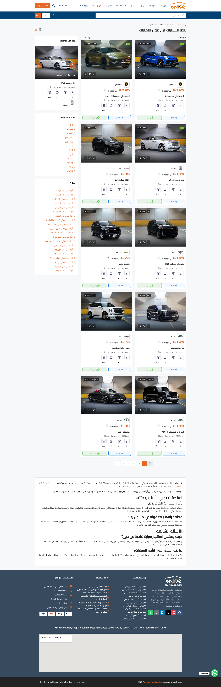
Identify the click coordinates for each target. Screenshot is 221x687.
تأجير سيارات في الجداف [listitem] (64, 190)
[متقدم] (53, 15)
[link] (160, 59)
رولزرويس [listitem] (69, 162)
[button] (40, 29)
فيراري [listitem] (70, 166)
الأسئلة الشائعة (121, 5)
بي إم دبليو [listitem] (69, 141)
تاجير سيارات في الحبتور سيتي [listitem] (62, 211)
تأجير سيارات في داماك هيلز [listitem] (63, 253)
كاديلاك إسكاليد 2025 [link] (174, 264)
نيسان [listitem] (71, 145)
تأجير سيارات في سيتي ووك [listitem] (63, 249)
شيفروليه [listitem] (69, 171)
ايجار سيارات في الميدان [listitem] (64, 215)
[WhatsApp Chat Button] (214, 673)
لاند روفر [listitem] (70, 128)
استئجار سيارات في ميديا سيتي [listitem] (62, 232)
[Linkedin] (162, 612)
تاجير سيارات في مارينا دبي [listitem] (63, 270)
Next (72, 65)
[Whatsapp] (150, 612)
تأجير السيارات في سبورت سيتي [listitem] (61, 228)
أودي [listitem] (71, 124)
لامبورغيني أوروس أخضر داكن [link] (117, 96)
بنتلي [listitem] (71, 154)
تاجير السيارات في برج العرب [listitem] (63, 262)
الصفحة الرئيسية (177, 24)
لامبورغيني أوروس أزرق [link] (174, 96)
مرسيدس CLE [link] (124, 432)
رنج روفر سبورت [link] (177, 348)
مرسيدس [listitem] (69, 133)
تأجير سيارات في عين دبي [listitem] (64, 207)
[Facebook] (179, 612)
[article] (56, 78)
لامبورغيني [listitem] (69, 137)
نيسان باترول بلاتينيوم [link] (121, 348)
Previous (39, 65)
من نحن (143, 5)
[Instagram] (173, 612)
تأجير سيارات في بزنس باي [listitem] (63, 245)
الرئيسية (163, 5)
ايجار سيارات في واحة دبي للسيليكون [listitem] (59, 241)
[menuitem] (65, 5)
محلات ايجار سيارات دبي (118, 522)
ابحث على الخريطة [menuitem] (42, 5)
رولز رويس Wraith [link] (176, 180)
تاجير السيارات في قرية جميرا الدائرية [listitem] (59, 220)
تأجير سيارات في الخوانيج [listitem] (64, 203)
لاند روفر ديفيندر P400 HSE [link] (172, 432)
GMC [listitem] (71, 150)
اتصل (172, 117)
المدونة (132, 5)
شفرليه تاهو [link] (124, 264)
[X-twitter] (168, 612)
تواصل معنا (108, 5)
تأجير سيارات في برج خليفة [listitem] (63, 266)
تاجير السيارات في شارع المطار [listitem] (62, 199)
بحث (38, 15)
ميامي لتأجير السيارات (153, 682)
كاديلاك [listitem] (70, 158)
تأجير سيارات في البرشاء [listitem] (64, 194)
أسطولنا (154, 5)
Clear (46, 15)
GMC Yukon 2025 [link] (122, 180)
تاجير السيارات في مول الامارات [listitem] (61, 258)
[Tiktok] (156, 612)
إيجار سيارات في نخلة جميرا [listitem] (63, 236)
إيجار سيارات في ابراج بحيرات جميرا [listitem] (60, 224)
